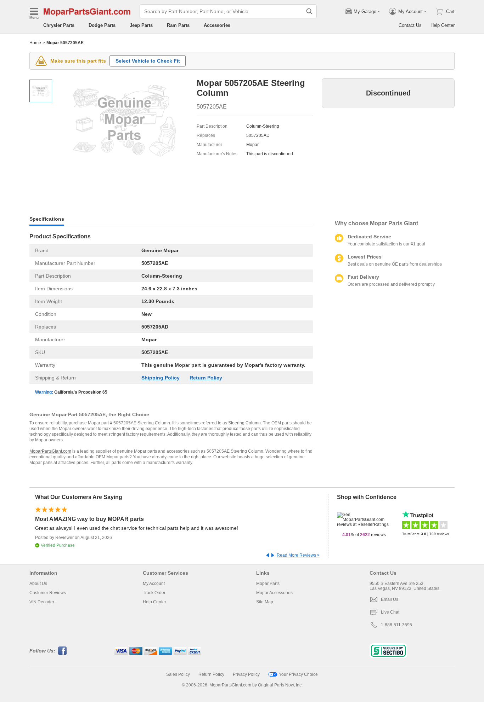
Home (35, 42)
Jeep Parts (141, 25)
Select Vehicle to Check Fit (148, 61)
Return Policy (206, 378)
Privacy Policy (246, 674)
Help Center (442, 25)
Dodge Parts (102, 25)
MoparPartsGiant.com (50, 451)
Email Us (389, 599)
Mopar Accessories (274, 592)
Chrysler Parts (58, 25)
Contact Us (410, 25)
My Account (154, 583)
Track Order (154, 592)
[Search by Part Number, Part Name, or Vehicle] (309, 11)
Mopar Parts (268, 583)
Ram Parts (178, 25)
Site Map (264, 601)
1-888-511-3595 (396, 624)
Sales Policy (178, 674)
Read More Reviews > (298, 555)
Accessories (217, 25)
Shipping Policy (160, 378)
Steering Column (244, 422)
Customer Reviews (47, 592)
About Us (38, 583)
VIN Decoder (41, 601)
